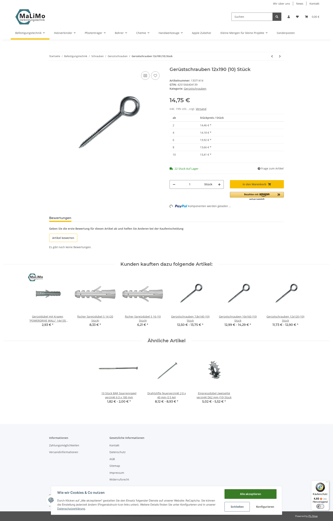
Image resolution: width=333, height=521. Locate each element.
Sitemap (114, 466)
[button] (288, 16)
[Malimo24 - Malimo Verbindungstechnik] (31, 16)
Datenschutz (117, 452)
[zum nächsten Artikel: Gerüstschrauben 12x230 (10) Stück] (280, 56)
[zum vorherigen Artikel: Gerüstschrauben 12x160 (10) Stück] (272, 56)
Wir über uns (281, 3)
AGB (112, 459)
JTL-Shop (313, 516)
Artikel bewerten (63, 238)
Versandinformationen (63, 452)
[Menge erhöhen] (219, 184)
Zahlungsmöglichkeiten (64, 445)
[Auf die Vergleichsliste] (145, 75)
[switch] (320, 506)
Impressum (116, 473)
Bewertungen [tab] (60, 218)
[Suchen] (276, 17)
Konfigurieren (265, 506)
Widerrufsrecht (119, 479)
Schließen (237, 506)
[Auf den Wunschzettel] (155, 75)
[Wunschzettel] (297, 16)
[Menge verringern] (174, 184)
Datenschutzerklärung (71, 508)
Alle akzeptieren (250, 494)
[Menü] (327, 483)
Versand (201, 109)
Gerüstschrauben (195, 88)
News (299, 3)
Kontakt (314, 3)
